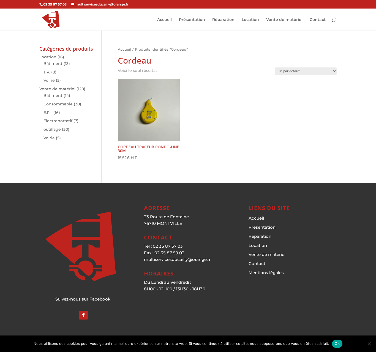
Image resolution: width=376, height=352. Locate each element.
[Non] (369, 343)
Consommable (58, 104)
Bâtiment (52, 63)
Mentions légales (266, 272)
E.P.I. (47, 112)
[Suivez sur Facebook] (83, 315)
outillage (52, 129)
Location (250, 20)
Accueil (164, 20)
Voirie (49, 80)
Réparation (223, 20)
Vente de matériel (284, 20)
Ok (337, 343)
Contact (318, 20)
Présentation (192, 20)
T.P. (46, 72)
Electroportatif (57, 120)
